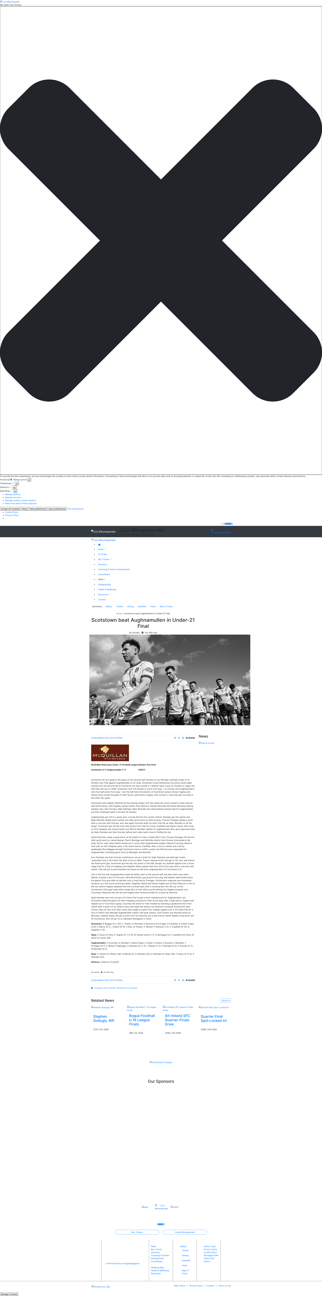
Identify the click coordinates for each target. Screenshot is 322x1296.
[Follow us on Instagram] (230, 524)
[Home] (163, 545)
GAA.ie (207, 1258)
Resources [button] (103, 594)
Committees (104, 574)
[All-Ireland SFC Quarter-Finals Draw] (179, 1008)
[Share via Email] (183, 738)
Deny (24, 509)
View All (225, 1000)
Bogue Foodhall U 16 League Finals (142, 1020)
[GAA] (145, 1203)
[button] (161, 240)
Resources (156, 1270)
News (153, 1243)
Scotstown (115, 738)
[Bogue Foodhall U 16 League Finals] (143, 1008)
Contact (102, 599)
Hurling (130, 606)
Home (119, 613)
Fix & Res (102, 554)
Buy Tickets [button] (104, 559)
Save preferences (57, 509)
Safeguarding (104, 584)
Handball (142, 606)
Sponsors (102, 564)
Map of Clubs (166, 606)
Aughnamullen (99, 738)
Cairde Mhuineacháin (221, 532)
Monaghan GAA (211, 1252)
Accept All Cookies (10, 509)
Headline (98, 988)
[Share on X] (179, 738)
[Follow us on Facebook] (226, 524)
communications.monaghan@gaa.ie (122, 1260)
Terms (224, 1282)
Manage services (13, 497)
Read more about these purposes (21, 503)
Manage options (12, 494)
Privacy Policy (11, 515)
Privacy (196, 1282)
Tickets (119, 606)
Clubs (153, 606)
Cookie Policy (11, 512)
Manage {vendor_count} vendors (20, 500)
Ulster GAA (209, 1255)
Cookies (210, 1282)
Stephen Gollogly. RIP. (104, 1018)
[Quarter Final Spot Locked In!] (214, 1007)
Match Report (109, 988)
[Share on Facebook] (175, 738)
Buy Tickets (137, 1228)
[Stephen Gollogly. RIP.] (102, 1007)
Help (179, 1282)
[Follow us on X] (228, 524)
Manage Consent (9, 1290)
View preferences (37, 509)
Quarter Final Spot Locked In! (214, 1018)
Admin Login (210, 1243)
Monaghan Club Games (127, 988)
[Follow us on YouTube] (232, 524)
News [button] (101, 549)
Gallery (108, 606)
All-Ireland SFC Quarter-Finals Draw (177, 1020)
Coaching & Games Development (114, 569)
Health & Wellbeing (107, 589)
